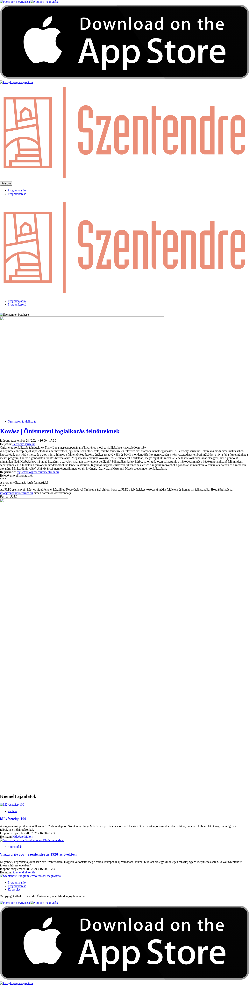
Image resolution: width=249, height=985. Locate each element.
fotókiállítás (15, 846)
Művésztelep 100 (13, 819)
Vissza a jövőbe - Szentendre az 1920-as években (38, 854)
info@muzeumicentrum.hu (16, 493)
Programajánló (17, 190)
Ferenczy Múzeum (23, 444)
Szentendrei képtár (23, 872)
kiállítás (12, 811)
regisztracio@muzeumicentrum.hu (38, 472)
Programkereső (17, 194)
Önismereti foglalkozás (22, 421)
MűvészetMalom (22, 836)
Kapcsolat (14, 889)
